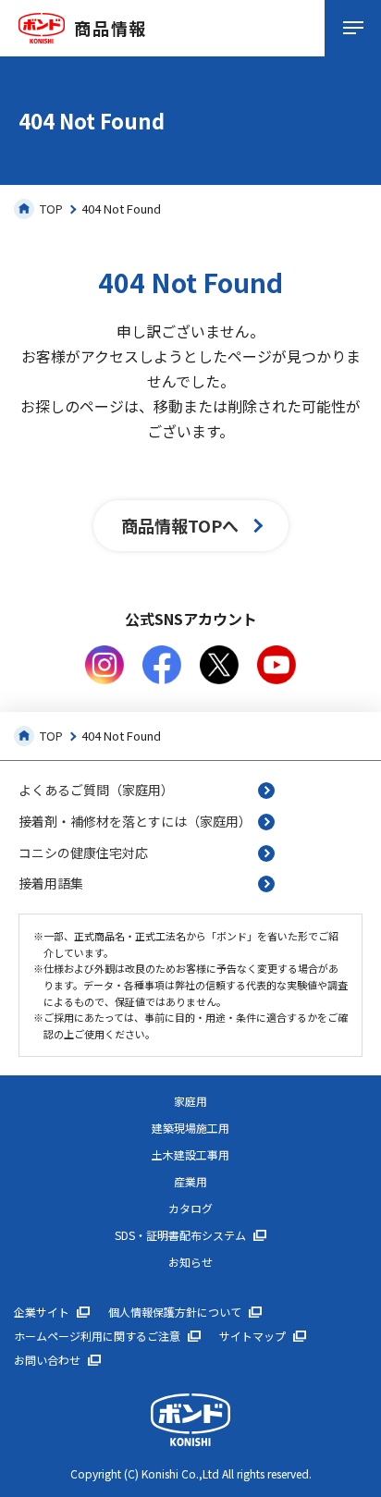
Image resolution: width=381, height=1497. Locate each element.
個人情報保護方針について (174, 1312)
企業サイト (41, 1312)
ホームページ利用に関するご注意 (97, 1336)
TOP (51, 208)
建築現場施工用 (190, 1128)
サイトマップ (252, 1336)
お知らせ (190, 1262)
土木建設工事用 (190, 1154)
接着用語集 (50, 883)
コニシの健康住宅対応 (83, 852)
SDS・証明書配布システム (180, 1235)
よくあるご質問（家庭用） (96, 789)
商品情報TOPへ (180, 525)
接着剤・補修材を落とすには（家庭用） (135, 821)
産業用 (190, 1181)
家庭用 (190, 1101)
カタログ (190, 1208)
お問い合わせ (47, 1360)
